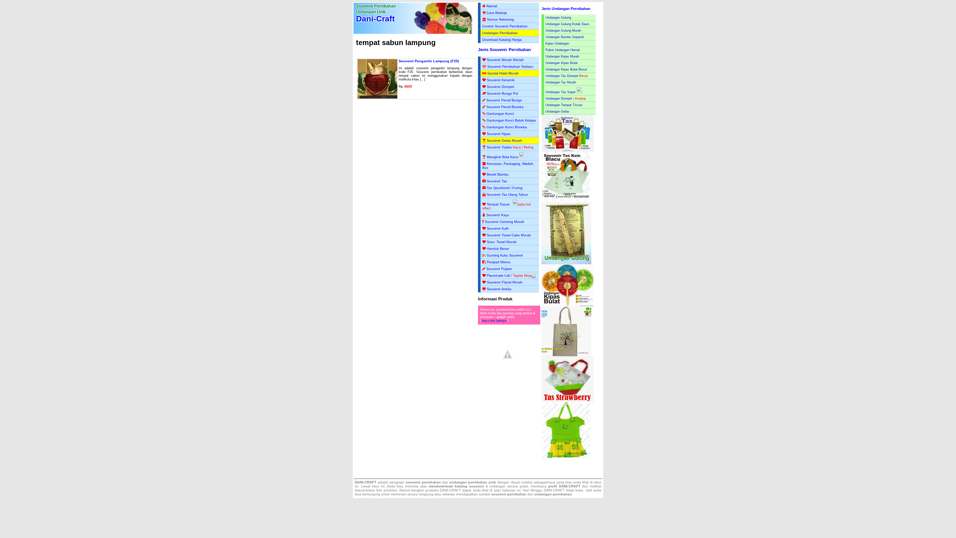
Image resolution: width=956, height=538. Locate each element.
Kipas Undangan (557, 43)
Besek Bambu (498, 174)
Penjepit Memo (498, 262)
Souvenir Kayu (497, 215)
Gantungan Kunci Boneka (506, 127)
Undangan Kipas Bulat (561, 63)
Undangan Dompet (558, 98)
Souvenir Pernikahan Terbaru (510, 66)
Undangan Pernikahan (500, 33)
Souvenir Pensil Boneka (505, 107)
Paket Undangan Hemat (562, 50)
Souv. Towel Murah (502, 242)
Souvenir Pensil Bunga (504, 100)
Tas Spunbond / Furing (505, 188)
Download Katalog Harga (502, 40)
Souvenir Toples (499, 147)
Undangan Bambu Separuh (564, 37)
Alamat (491, 6)
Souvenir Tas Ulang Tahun (507, 195)
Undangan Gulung (558, 17)
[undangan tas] (567, 151)
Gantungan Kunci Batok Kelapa (511, 120)
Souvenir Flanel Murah (505, 282)
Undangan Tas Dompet (561, 76)
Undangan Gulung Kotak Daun (567, 24)
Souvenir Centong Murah (504, 222)
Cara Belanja (496, 13)
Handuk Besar (498, 249)
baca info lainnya (494, 321)
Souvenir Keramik (501, 80)
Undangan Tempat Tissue (563, 105)
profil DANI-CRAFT (564, 486)
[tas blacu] (566, 201)
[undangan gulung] (566, 263)
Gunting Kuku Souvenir (505, 255)
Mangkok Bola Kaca (503, 157)
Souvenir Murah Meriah (505, 60)
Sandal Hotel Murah (503, 73)
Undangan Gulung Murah (563, 30)
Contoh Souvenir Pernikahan (505, 26)
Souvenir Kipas (498, 134)
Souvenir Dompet (500, 87)
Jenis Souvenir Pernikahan (504, 49)
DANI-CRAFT (554, 490)
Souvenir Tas (497, 181)
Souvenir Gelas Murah (504, 140)
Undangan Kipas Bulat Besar (566, 69)
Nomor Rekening (500, 19)
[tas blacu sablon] (566, 355)
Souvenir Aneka (499, 289)
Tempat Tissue (498, 204)
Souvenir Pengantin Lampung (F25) (429, 61)
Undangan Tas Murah (560, 82)
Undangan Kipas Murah (562, 56)
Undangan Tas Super (560, 92)
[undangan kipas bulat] (567, 305)
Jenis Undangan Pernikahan (565, 8)
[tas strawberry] (567, 401)
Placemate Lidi (498, 275)
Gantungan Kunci (500, 114)
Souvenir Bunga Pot (502, 93)
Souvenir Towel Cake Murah (509, 235)
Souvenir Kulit (497, 228)
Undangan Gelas (557, 111)
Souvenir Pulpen (499, 269)
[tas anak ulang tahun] (566, 457)
